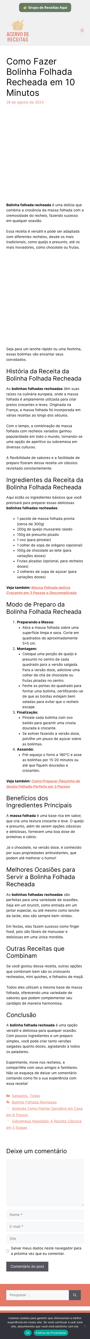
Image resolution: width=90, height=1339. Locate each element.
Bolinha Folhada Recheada (34, 1102)
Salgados (20, 1096)
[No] (85, 1326)
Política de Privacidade (51, 1332)
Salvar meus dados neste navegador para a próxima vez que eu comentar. (46, 1251)
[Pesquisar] (75, 1295)
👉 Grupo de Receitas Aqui (45, 7)
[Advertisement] (45, 156)
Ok (28, 1332)
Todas (35, 1096)
